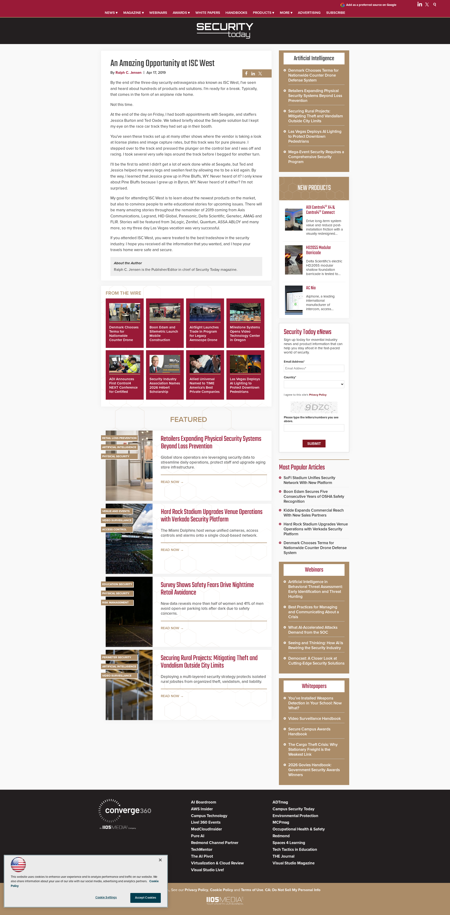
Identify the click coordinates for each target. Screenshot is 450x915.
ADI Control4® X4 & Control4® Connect (320, 210)
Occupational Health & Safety (299, 829)
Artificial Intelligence (119, 447)
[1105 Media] (118, 828)
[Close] (160, 860)
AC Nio (311, 288)
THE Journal (283, 856)
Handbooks (236, 13)
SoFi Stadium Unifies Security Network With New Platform (309, 480)
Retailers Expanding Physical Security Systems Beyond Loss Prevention (211, 442)
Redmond (281, 835)
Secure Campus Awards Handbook (309, 731)
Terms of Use (252, 890)
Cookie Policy (221, 890)
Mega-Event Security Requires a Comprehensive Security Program (316, 156)
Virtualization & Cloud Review (217, 863)
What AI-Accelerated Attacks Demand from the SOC (313, 630)
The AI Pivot (202, 856)
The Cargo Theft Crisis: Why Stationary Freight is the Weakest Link (313, 749)
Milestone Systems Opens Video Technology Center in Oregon (245, 333)
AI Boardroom (203, 802)
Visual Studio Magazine (294, 863)
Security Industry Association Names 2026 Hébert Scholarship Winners (165, 387)
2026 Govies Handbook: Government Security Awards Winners (314, 769)
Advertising (309, 13)
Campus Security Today (294, 809)
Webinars (158, 13)
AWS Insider (202, 809)
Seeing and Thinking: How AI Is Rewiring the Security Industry (315, 645)
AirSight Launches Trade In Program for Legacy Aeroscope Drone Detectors (204, 335)
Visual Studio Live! (207, 869)
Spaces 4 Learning (289, 842)
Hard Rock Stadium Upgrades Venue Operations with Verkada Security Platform (211, 515)
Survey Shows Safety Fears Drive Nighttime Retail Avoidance (207, 588)
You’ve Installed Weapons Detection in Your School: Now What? (315, 703)
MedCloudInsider (206, 829)
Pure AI (197, 835)
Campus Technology (209, 815)
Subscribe (335, 13)
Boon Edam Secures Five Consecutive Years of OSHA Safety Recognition (314, 496)
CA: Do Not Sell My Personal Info (292, 890)
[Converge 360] (124, 811)
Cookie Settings (106, 897)
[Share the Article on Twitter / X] (259, 74)
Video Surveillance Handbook (314, 718)
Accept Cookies (145, 898)
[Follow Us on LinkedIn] (419, 5)
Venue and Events (116, 511)
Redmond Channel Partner (214, 842)
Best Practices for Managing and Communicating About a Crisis (313, 612)
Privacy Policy (317, 394)
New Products (314, 188)
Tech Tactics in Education (295, 849)
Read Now (170, 482)
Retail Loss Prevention (119, 438)
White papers (207, 13)
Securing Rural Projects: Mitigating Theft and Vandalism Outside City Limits (209, 662)
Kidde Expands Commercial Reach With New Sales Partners (314, 513)
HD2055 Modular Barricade (318, 250)
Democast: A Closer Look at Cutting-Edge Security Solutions (316, 661)
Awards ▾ (181, 13)
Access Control (114, 529)
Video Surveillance (116, 520)
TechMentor (201, 849)
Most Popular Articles (302, 467)
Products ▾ (263, 13)
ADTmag (280, 802)
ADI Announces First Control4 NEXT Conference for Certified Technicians (123, 387)
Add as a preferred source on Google (371, 5)
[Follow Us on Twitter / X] (427, 5)
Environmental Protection (295, 815)
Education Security (117, 584)
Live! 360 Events (206, 822)
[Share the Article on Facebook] (245, 74)
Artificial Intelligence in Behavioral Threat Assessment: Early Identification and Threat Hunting (315, 589)
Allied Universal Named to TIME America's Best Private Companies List (205, 387)
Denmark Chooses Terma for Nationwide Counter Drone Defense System (124, 335)
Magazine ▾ (133, 13)
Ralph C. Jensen (129, 73)
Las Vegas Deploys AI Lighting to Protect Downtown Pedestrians (245, 385)
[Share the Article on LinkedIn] (252, 74)
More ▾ (286, 13)
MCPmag (281, 822)
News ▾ (111, 13)
